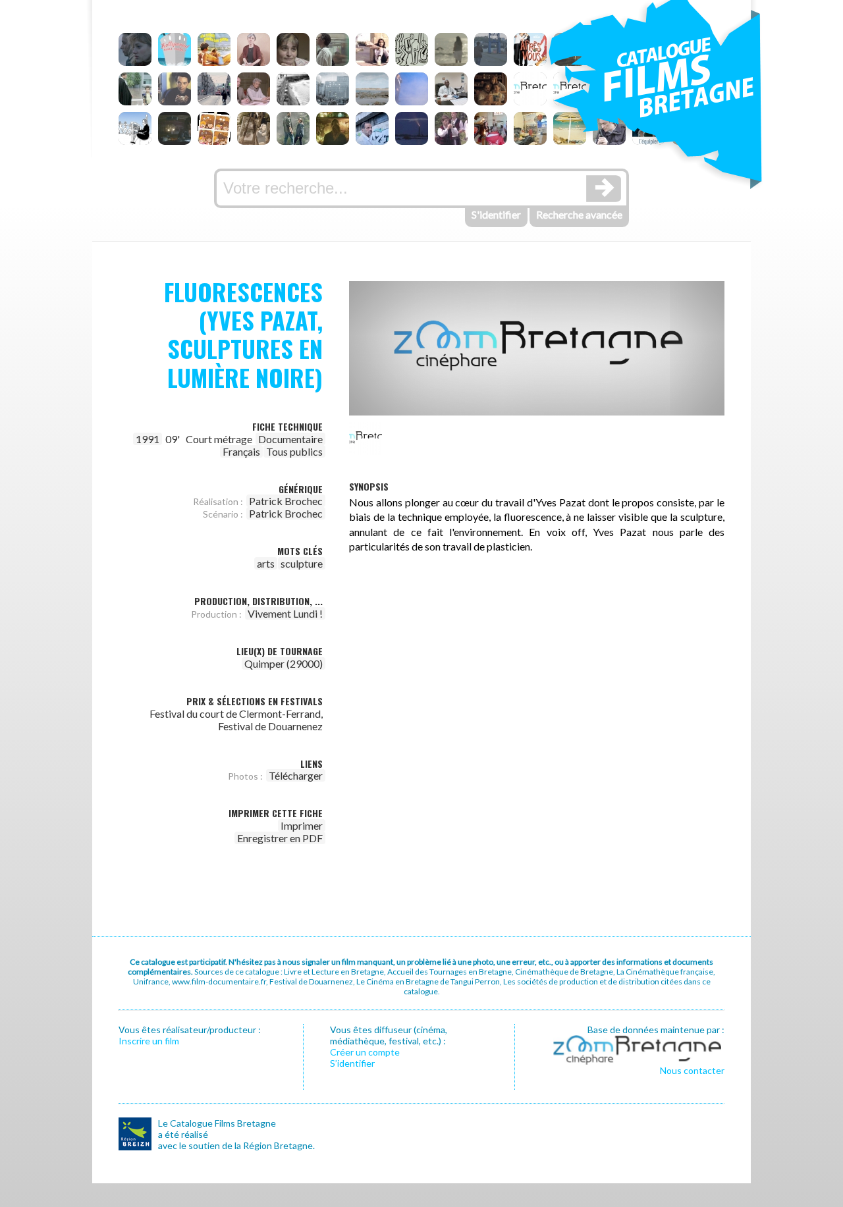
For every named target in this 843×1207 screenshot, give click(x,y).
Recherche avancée (579, 214)
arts (266, 563)
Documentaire (290, 439)
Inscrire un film (149, 1040)
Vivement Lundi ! (285, 613)
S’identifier (352, 1063)
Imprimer (302, 825)
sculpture (302, 563)
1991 (147, 439)
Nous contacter (692, 1070)
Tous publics (294, 451)
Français (241, 451)
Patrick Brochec (286, 501)
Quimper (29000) (283, 663)
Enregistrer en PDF (280, 838)
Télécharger (296, 775)
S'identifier (496, 214)
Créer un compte (365, 1052)
